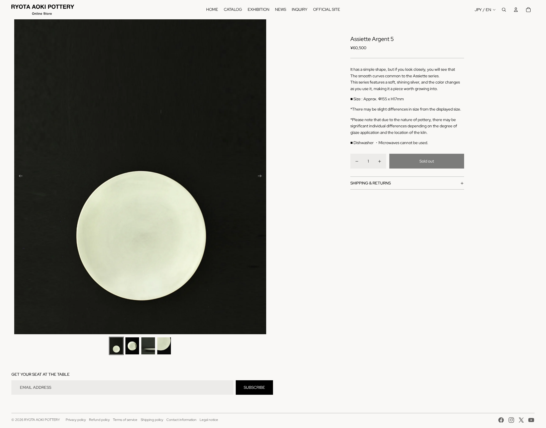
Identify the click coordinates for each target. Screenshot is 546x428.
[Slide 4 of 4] (164, 345)
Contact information (181, 419)
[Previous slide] (19, 177)
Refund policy (99, 419)
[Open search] (504, 9)
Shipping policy (152, 419)
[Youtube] (531, 420)
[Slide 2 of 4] (132, 345)
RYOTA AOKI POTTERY (42, 419)
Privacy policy (76, 419)
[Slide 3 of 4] (148, 345)
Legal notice (209, 419)
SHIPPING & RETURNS (370, 183)
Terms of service (125, 419)
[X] (521, 420)
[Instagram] (511, 420)
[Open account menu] (516, 9)
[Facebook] (501, 420)
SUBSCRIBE (254, 387)
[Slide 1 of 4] (116, 345)
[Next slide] (261, 177)
